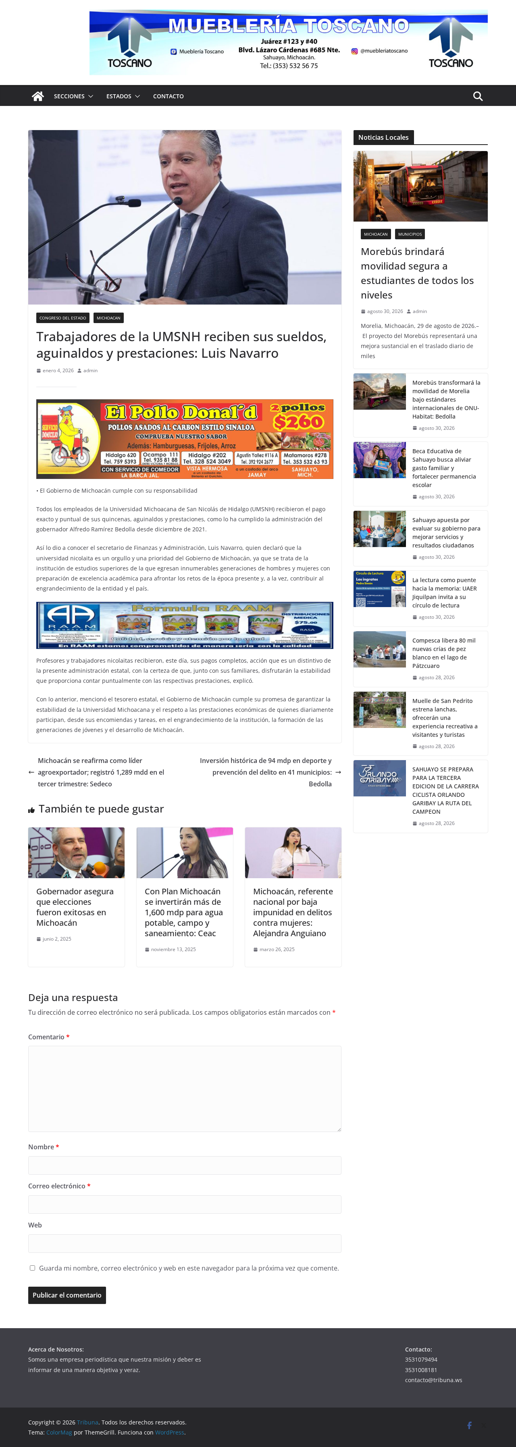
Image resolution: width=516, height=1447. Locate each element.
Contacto (168, 96)
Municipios (410, 234)
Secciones (69, 96)
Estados (118, 96)
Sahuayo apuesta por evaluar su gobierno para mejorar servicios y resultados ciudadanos (446, 532)
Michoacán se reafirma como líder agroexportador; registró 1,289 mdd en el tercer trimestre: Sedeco (101, 772)
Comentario (49, 1036)
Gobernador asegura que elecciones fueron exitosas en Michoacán (75, 907)
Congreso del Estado (63, 318)
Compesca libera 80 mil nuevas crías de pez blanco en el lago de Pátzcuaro (444, 653)
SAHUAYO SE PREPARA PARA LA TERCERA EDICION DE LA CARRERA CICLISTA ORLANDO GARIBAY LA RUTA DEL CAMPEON (445, 790)
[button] (89, 96)
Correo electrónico (59, 1186)
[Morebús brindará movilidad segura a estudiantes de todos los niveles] (421, 186)
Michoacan (109, 318)
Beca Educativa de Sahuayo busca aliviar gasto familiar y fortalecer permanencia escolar (444, 468)
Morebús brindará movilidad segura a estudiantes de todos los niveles (417, 273)
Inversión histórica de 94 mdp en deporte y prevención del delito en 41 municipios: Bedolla (266, 772)
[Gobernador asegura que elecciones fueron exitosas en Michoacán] (76, 833)
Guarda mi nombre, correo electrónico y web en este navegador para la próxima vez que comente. (189, 1268)
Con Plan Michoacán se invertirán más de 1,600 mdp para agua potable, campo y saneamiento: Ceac (184, 912)
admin (90, 370)
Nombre (43, 1146)
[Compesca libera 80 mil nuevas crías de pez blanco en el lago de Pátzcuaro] (380, 659)
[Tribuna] (38, 96)
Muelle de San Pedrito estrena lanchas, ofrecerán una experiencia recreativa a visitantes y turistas (445, 717)
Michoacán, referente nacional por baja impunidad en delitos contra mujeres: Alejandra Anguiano (293, 912)
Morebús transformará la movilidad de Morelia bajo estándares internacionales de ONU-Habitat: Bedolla (446, 399)
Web (35, 1225)
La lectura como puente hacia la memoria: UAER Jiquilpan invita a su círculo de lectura (444, 592)
